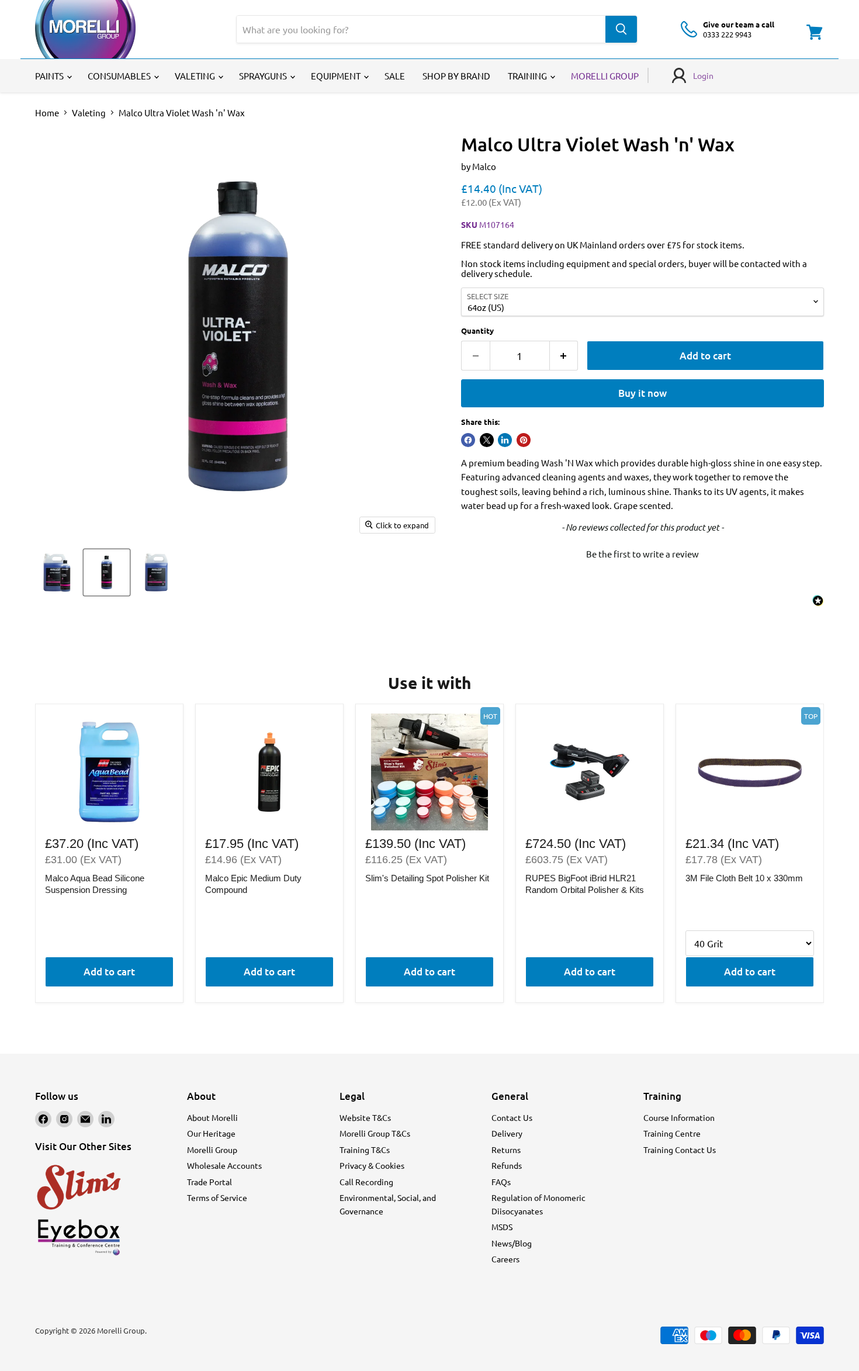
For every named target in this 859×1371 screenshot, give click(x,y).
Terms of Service (217, 1197)
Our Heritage (211, 1133)
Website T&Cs (365, 1117)
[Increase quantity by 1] (564, 356)
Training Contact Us (679, 1149)
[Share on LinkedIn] (505, 440)
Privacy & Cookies (372, 1165)
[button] (642, 552)
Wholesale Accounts (224, 1165)
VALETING (196, 75)
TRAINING (528, 75)
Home (47, 112)
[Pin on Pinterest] (524, 440)
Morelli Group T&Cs (375, 1133)
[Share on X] (487, 440)
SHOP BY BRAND (456, 75)
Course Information (679, 1117)
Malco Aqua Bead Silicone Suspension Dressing (94, 884)
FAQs (501, 1181)
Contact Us (511, 1117)
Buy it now (642, 393)
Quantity (477, 330)
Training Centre (672, 1133)
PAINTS (50, 75)
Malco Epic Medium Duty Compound (253, 884)
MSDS (501, 1226)
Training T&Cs (365, 1149)
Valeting (89, 112)
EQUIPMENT (336, 75)
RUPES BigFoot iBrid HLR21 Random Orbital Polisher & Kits (584, 884)
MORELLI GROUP (605, 75)
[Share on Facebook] (468, 440)
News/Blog (511, 1243)
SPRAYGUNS (264, 75)
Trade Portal (209, 1181)
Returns (506, 1149)
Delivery (506, 1133)
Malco (484, 166)
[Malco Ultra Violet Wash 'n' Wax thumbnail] (57, 572)
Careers (505, 1259)
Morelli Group (212, 1149)
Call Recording (366, 1181)
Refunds (506, 1165)
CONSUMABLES (120, 75)
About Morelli (212, 1117)
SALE (395, 75)
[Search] (621, 29)
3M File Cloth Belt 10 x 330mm (744, 878)
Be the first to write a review (642, 553)
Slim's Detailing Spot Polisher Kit (427, 878)
